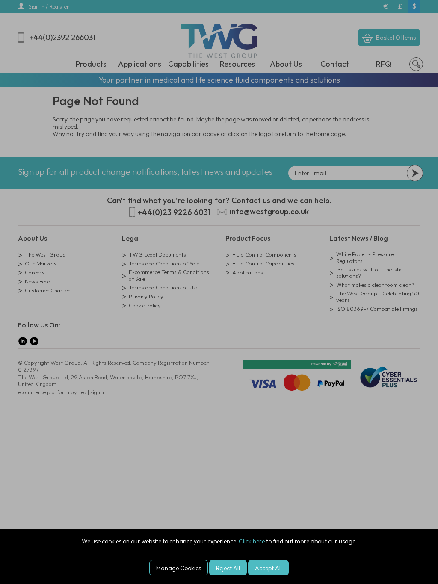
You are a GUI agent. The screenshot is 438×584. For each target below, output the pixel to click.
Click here (252, 541)
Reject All (228, 568)
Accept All (268, 568)
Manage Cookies (178, 568)
